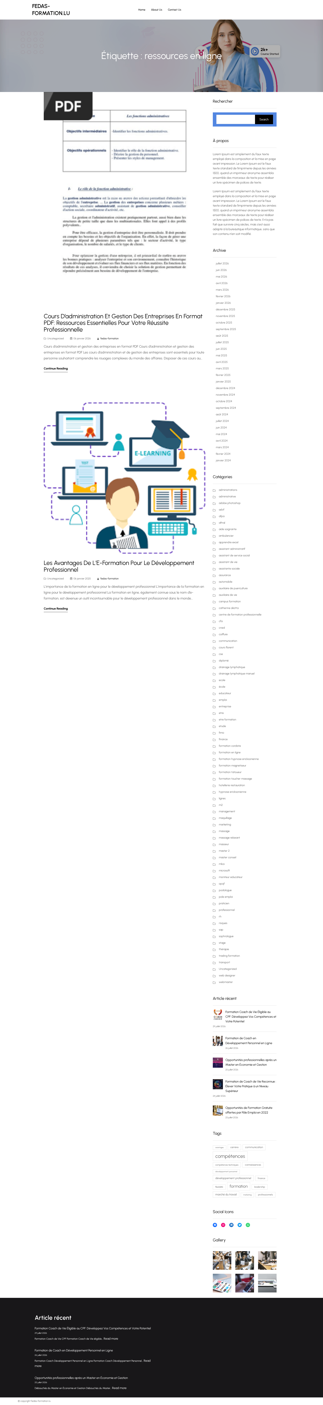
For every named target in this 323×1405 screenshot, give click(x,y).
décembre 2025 (225, 309)
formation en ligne (230, 752)
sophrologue (226, 936)
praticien (224, 903)
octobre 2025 (224, 322)
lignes (222, 798)
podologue (225, 890)
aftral (222, 522)
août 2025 (222, 335)
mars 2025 (222, 368)
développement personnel (226, 1171)
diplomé (224, 660)
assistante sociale (229, 568)
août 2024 (222, 414)
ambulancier (226, 535)
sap (221, 929)
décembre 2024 (225, 388)
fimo (221, 732)
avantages (219, 1147)
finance (223, 739)
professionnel (227, 910)
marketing (225, 824)
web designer (227, 975)
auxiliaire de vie (228, 594)
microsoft (224, 870)
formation (239, 1186)
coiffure (223, 634)
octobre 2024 (224, 401)
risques (223, 923)
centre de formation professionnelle (240, 614)
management (227, 811)
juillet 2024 (222, 421)
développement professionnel (233, 1178)
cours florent (226, 647)
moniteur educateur (231, 877)
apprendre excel (228, 542)
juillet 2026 (222, 263)
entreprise (225, 706)
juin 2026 (221, 270)
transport (224, 962)
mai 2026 (221, 276)
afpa (221, 516)
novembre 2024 (225, 394)
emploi (223, 699)
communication (228, 640)
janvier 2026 (223, 302)
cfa (221, 621)
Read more (111, 1338)
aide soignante (228, 529)
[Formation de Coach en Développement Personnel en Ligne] (218, 1041)
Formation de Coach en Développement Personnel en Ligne (74, 1350)
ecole (222, 680)
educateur (225, 693)
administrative (227, 496)
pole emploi (226, 896)
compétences (230, 1156)
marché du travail (226, 1194)
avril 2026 (222, 283)
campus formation (230, 601)
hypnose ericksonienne (232, 791)
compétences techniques (226, 1165)
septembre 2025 (226, 329)
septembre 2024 (226, 407)
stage (222, 942)
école (222, 686)
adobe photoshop (230, 503)
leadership (259, 1186)
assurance (225, 575)
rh (220, 916)
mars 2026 (222, 289)
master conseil (227, 857)
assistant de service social (234, 555)
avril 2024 (222, 440)
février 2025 (223, 375)
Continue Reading (56, 368)
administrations (228, 489)
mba (221, 864)
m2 (221, 805)
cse (221, 654)
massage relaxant (229, 837)
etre (221, 713)
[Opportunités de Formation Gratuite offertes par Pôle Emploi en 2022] (218, 1111)
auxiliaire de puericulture (233, 588)
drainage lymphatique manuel (237, 673)
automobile (225, 581)
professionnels (265, 1194)
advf (221, 509)
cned (222, 627)
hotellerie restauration (232, 785)
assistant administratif (232, 548)
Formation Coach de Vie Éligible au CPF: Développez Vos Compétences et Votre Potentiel (250, 1016)
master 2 (224, 850)
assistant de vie (228, 562)
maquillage (225, 818)
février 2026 (223, 296)
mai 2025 (221, 355)
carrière (234, 1147)
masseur (224, 844)
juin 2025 (221, 348)
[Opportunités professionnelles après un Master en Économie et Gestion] (218, 1063)
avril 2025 (222, 362)
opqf (222, 883)
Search (264, 119)
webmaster (226, 982)
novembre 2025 (225, 316)
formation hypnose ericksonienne (239, 759)
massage (224, 831)
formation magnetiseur (232, 765)
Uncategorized (55, 338)
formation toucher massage (235, 778)
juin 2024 (221, 427)
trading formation (229, 955)
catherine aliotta (229, 608)
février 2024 (223, 453)
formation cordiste (230, 745)
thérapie (224, 949)
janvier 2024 (223, 460)
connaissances (253, 1164)
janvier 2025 (223, 381)
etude (222, 726)
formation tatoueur (230, 772)
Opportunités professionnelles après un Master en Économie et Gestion (81, 1378)
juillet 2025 (222, 342)
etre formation (227, 719)
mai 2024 (221, 434)
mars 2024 (222, 447)
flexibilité (219, 1187)
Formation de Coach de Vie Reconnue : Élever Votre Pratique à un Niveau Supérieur (250, 1086)
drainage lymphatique (232, 667)
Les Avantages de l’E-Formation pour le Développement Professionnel (119, 566)
